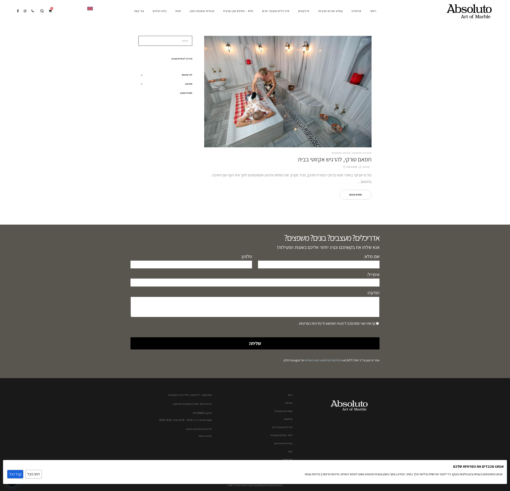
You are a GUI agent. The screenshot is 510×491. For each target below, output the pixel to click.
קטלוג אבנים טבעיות (283, 411)
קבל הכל (15, 474)
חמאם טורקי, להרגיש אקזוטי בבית (335, 159)
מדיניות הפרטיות (310, 323)
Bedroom (337, 153)
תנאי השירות (312, 360)
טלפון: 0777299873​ (202, 413)
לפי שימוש (187, 74)
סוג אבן (188, 83)
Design (346, 153)
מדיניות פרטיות (330, 474)
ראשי (290, 394)
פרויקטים (288, 419)
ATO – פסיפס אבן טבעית (281, 435)
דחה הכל (33, 474)
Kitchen (367, 153)
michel (365, 166)
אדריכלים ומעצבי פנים (282, 427)
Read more (355, 194)
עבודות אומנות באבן (283, 443)
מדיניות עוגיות (312, 474)
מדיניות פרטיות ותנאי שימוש (199, 428)
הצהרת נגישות (205, 435)
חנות (290, 451)
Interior (356, 153)
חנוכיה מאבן (186, 92)
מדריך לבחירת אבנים (182, 58)
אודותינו (288, 402)
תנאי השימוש (334, 323)
